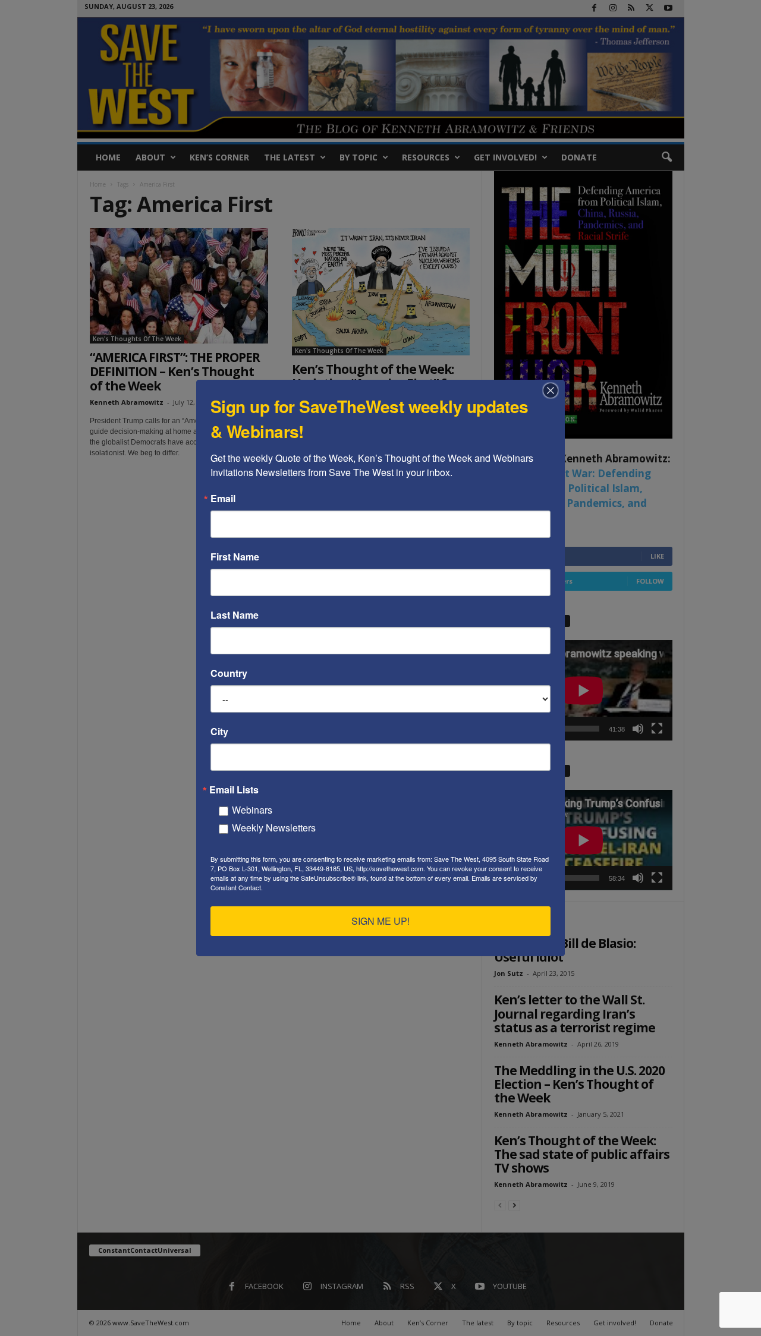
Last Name (234, 615)
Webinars (252, 810)
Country (228, 673)
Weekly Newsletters (274, 827)
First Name (234, 557)
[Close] (554, 390)
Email (222, 498)
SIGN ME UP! (380, 921)
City (219, 731)
